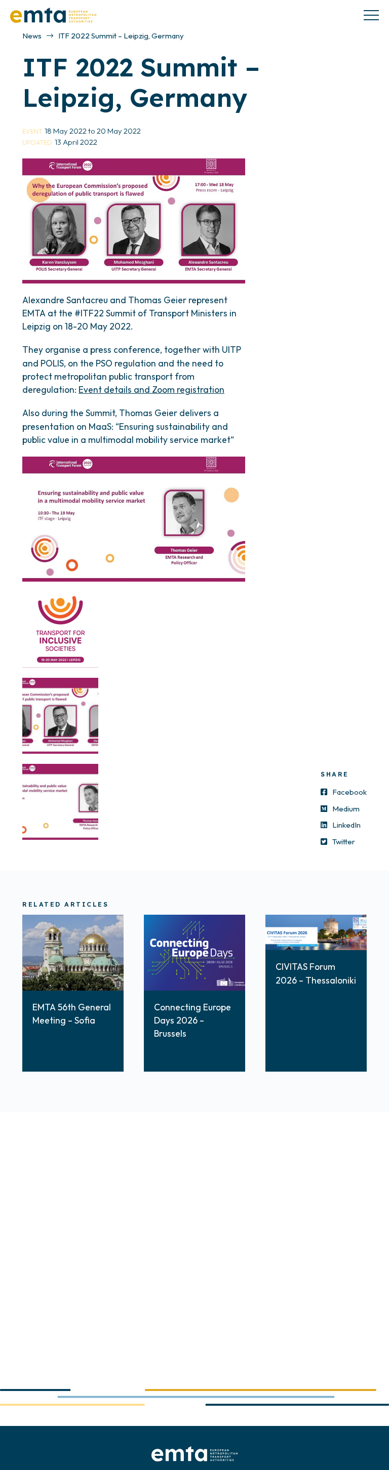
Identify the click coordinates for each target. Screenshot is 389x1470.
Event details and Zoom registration (151, 389)
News (32, 35)
